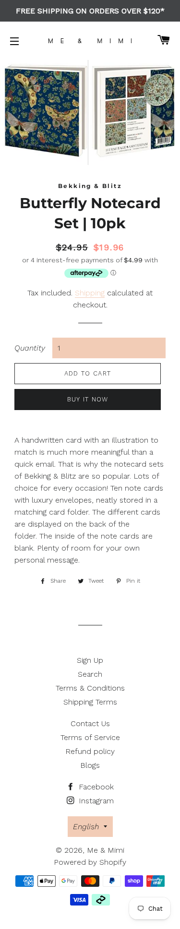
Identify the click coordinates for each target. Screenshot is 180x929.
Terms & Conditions (90, 688)
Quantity (29, 348)
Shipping (90, 292)
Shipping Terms (90, 701)
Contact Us (90, 723)
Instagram (95, 800)
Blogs (90, 765)
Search (90, 674)
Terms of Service (90, 737)
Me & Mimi (105, 850)
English (86, 826)
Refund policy (90, 751)
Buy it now (87, 399)
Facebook (95, 786)
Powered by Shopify (90, 862)
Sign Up (90, 660)
